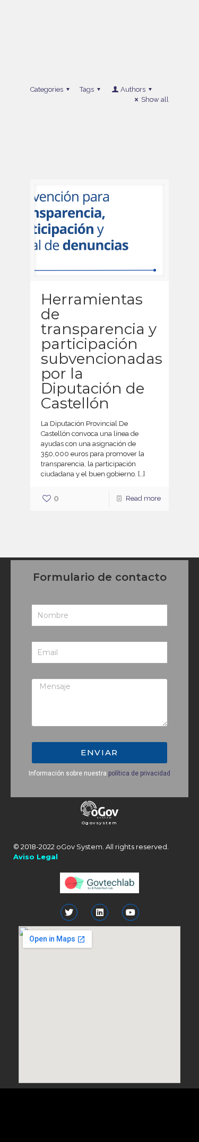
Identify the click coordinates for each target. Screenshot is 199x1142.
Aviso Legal (35, 856)
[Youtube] (130, 912)
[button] (100, 822)
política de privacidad (139, 773)
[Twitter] (68, 912)
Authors (132, 89)
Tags (87, 89)
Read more (143, 498)
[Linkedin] (99, 912)
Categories (46, 89)
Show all (155, 99)
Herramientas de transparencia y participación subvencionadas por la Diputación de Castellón (101, 351)
